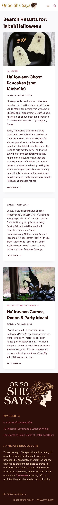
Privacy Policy (45, 500)
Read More (14, 187)
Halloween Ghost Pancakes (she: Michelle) (24, 83)
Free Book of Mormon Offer (18, 422)
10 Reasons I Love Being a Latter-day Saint (26, 429)
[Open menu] (48, 5)
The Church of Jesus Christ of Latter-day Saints (28, 435)
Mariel (11, 95)
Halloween (12, 71)
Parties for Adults (29, 306)
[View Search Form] (54, 5)
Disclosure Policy (23, 500)
